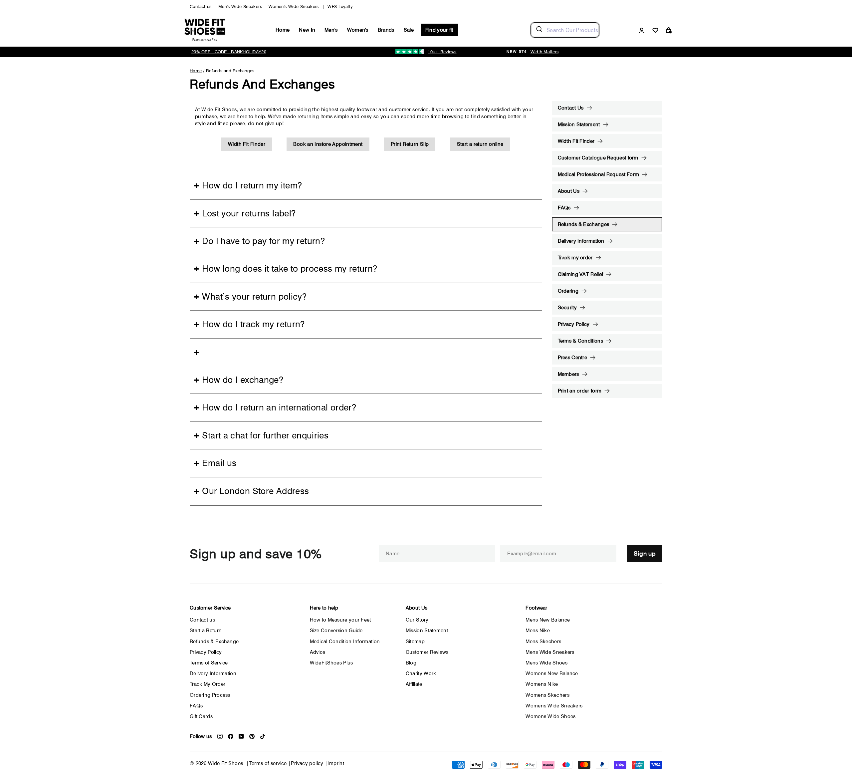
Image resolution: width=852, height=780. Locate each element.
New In (307, 30)
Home (283, 30)
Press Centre (572, 358)
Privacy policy (307, 763)
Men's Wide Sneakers (240, 6)
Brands (386, 30)
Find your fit (439, 30)
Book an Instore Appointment (327, 144)
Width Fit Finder (246, 144)
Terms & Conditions (580, 341)
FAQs (564, 208)
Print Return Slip (410, 144)
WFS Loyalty (339, 6)
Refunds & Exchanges (583, 224)
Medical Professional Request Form (598, 174)
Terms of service (268, 763)
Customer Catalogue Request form (598, 158)
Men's (331, 30)
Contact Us (571, 108)
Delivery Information (581, 241)
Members (568, 374)
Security (567, 308)
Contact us (201, 6)
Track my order (575, 258)
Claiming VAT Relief (580, 274)
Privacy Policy (574, 324)
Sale (409, 30)
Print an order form (580, 391)
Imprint (335, 763)
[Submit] (538, 30)
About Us (568, 191)
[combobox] (565, 30)
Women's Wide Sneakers (294, 6)
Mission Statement (579, 125)
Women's (357, 30)
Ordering (568, 291)
